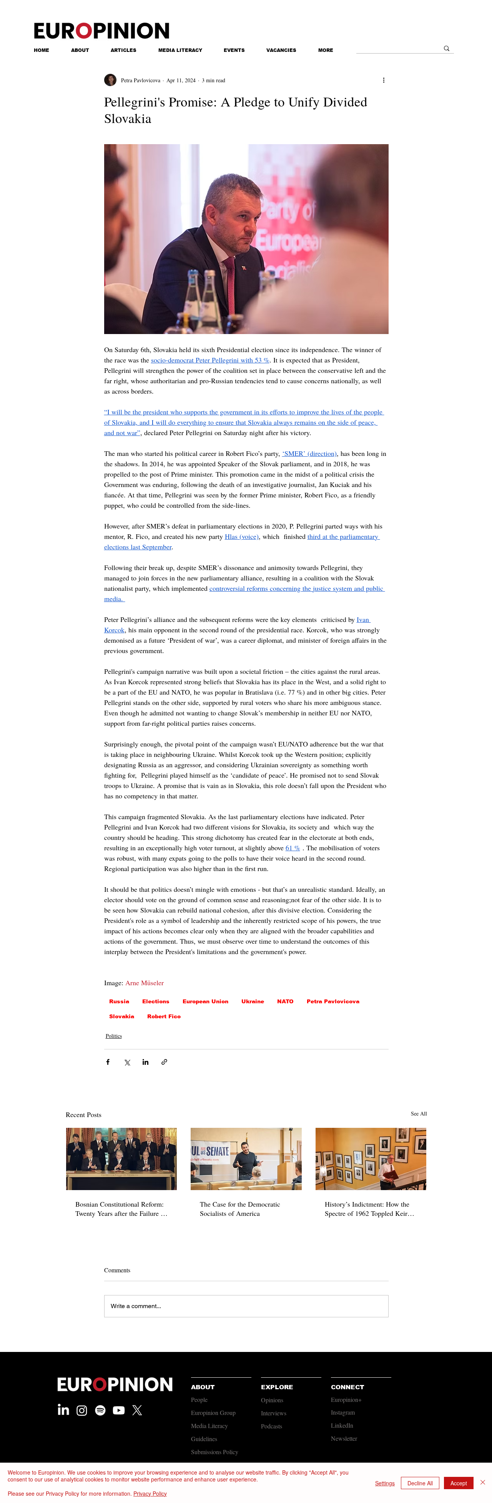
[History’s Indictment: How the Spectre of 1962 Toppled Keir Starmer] (371, 1159)
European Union (205, 1001)
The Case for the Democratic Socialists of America (240, 1208)
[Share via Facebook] (107, 1062)
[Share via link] (164, 1062)
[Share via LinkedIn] (145, 1062)
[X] (137, 1410)
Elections (156, 1001)
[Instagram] (82, 1410)
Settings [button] (385, 1483)
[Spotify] (100, 1410)
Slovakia (121, 1016)
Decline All (420, 1483)
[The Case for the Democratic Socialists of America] (246, 1159)
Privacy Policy (150, 1493)
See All (419, 1113)
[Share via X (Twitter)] (126, 1062)
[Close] (482, 1483)
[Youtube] (119, 1410)
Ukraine (252, 1001)
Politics (114, 1035)
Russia (119, 1001)
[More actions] (384, 80)
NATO (285, 1001)
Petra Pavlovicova (333, 1001)
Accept (458, 1483)
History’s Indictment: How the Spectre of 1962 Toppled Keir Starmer (367, 1208)
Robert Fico (164, 1016)
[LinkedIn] (63, 1410)
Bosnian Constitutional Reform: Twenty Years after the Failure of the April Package (120, 1208)
